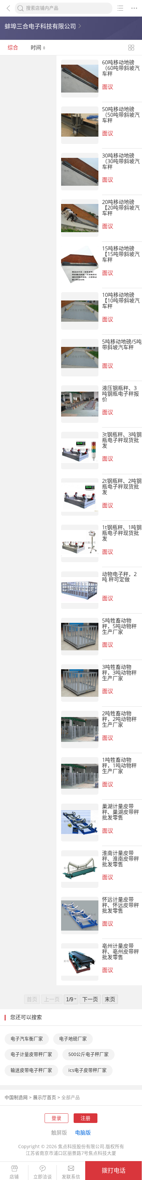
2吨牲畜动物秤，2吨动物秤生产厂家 (119, 719)
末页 (110, 999)
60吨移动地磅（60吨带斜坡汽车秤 (121, 68)
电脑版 (83, 1132)
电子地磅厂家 (73, 1039)
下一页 (90, 999)
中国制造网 (16, 1097)
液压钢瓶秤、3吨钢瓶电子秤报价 (120, 393)
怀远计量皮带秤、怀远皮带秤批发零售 (120, 905)
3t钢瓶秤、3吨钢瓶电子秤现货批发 (122, 440)
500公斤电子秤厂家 (88, 1054)
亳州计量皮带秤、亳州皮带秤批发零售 (120, 951)
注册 (85, 1118)
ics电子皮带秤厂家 (87, 1070)
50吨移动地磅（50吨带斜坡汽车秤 (121, 114)
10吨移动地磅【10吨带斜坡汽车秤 (121, 300)
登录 (56, 1118)
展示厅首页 (44, 1097)
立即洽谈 (42, 1176)
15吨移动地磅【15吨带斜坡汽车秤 (121, 254)
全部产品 (70, 1097)
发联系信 (71, 1176)
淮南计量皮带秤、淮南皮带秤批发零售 (120, 858)
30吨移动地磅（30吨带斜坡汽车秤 (121, 161)
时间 (37, 47)
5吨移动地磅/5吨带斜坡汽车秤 (122, 344)
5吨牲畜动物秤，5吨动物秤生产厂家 (119, 626)
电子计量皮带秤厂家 (31, 1054)
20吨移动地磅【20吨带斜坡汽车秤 (121, 207)
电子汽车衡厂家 (27, 1039)
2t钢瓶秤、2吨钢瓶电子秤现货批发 (122, 486)
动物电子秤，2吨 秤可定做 (119, 576)
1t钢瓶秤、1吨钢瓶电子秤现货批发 (122, 533)
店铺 (14, 1176)
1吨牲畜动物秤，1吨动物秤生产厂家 (119, 765)
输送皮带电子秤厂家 (31, 1070)
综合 (13, 47)
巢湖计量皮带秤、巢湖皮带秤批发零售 (120, 812)
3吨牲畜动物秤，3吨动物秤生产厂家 (119, 672)
